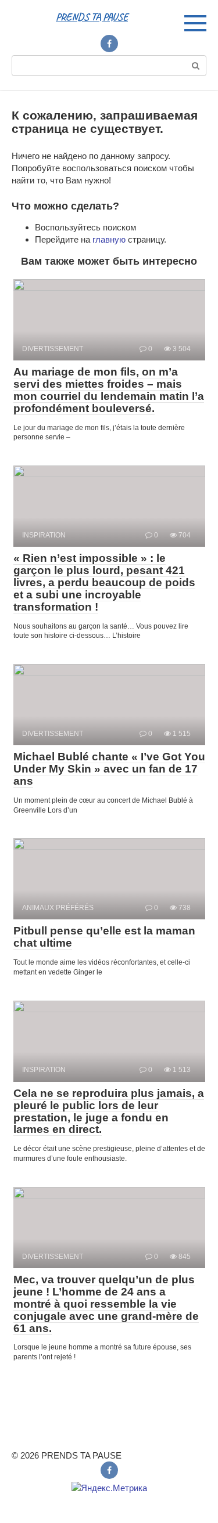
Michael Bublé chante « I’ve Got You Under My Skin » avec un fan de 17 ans (109, 768)
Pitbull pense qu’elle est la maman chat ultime (104, 937)
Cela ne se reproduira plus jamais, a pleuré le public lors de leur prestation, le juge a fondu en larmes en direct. (108, 1111)
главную (109, 239)
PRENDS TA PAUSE (92, 16)
